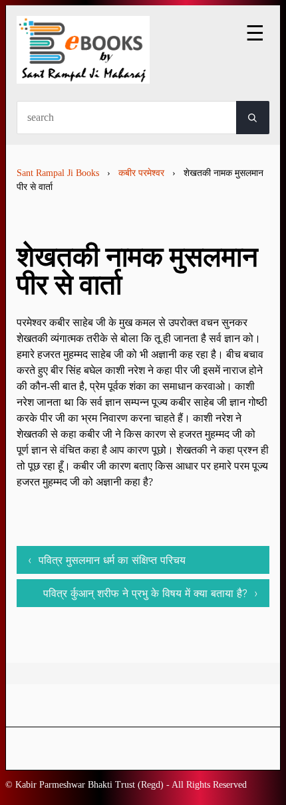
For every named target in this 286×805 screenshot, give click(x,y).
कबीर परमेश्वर (141, 173)
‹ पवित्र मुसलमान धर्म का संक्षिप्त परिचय (107, 560)
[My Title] (83, 72)
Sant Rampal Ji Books (58, 173)
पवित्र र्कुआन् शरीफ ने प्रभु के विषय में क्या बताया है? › (150, 593)
